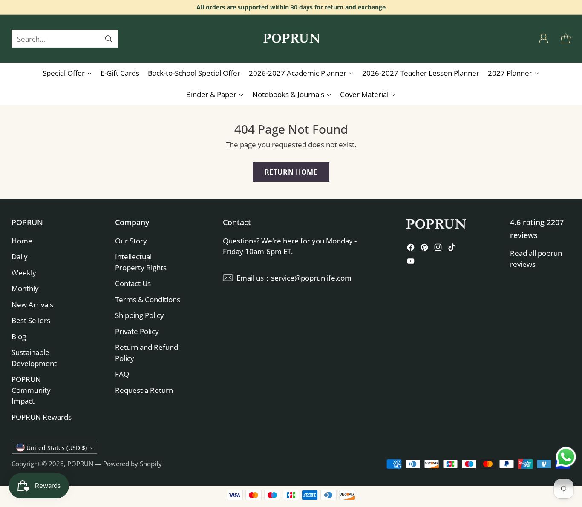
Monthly (25, 288)
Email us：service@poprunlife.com (294, 278)
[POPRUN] (291, 39)
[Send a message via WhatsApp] (566, 457)
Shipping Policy (139, 315)
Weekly (24, 273)
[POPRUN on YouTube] (411, 262)
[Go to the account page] (544, 39)
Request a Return (144, 390)
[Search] (108, 39)
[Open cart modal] (566, 39)
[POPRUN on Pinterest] (424, 248)
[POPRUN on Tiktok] (452, 248)
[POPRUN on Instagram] (438, 248)
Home (22, 241)
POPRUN (80, 463)
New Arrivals (32, 304)
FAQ (122, 374)
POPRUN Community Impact (31, 390)
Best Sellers (31, 320)
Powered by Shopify (132, 463)
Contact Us (133, 283)
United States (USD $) (56, 448)
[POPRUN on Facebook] (411, 248)
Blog (19, 336)
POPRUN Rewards (42, 417)
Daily (20, 256)
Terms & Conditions (147, 299)
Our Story (131, 241)
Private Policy (137, 331)
